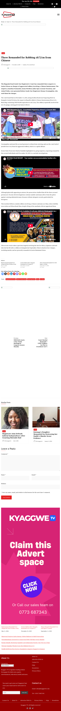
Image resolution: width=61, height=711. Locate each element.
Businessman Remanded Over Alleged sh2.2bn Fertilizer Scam (8, 263)
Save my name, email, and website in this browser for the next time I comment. (26, 492)
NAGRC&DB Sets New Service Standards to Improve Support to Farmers (23, 649)
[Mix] (20, 273)
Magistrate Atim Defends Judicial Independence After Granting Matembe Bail (13, 436)
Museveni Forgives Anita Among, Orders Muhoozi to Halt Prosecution (22, 636)
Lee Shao (42, 279)
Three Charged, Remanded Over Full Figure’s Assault (49, 627)
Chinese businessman (21, 279)
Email (34, 475)
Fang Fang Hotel (31, 279)
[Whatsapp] (23, 273)
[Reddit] (8, 273)
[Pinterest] (14, 273)
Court (3, 53)
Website (3, 483)
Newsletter (41, 4)
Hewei (37, 279)
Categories (4, 663)
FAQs (34, 4)
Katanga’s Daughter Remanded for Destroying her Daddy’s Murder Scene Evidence (45, 435)
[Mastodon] (17, 273)
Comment (4, 454)
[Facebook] (2, 273)
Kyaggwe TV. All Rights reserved (30, 705)
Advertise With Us (17, 4)
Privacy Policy (25, 6)
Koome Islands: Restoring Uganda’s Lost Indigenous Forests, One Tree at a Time (25, 643)
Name (3, 475)
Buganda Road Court (10, 279)
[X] (5, 273)
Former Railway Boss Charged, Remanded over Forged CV (28, 263)
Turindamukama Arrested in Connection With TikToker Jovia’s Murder (22, 639)
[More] (25, 273)
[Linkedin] (11, 273)
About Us (8, 4)
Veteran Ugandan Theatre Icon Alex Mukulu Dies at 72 (17, 646)
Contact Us (27, 4)
